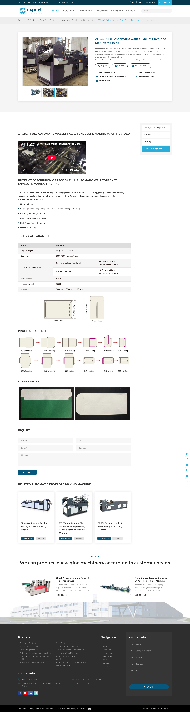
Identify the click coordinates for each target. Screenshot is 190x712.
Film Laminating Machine (67, 653)
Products (54, 10)
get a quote (164, 2)
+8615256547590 (146, 76)
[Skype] (187, 454)
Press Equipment (63, 643)
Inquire (103, 66)
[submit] (169, 10)
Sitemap (146, 708)
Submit (27, 472)
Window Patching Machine (32, 662)
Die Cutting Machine (29, 650)
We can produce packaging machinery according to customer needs (95, 562)
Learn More (27, 538)
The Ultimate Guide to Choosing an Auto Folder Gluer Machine (71, 579)
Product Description (154, 128)
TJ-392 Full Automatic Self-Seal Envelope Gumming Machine (111, 526)
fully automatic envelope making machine (130, 60)
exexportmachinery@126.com (38, 2)
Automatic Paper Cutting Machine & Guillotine (35, 657)
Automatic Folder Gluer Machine (70, 650)
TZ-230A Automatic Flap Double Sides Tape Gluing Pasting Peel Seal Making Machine (72, 528)
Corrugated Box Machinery (67, 646)
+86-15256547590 (67, 2)
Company (117, 10)
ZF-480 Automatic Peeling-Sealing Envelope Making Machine (34, 526)
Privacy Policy (166, 708)
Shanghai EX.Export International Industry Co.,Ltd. (49, 708)
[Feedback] (187, 476)
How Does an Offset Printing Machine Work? (149, 579)
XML (155, 708)
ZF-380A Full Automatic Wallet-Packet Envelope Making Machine (126, 20)
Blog (105, 660)
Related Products (153, 149)
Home (24, 20)
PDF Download (140, 66)
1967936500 (104, 80)
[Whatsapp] (187, 459)
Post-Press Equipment (50, 20)
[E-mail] (187, 465)
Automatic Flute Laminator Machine (35, 653)
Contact (131, 10)
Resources (101, 10)
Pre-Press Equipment (29, 643)
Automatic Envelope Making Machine (78, 20)
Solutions (68, 10)
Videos (147, 135)
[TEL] (187, 470)
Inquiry (147, 142)
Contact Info (26, 673)
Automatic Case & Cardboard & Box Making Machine (71, 663)
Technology (85, 10)
